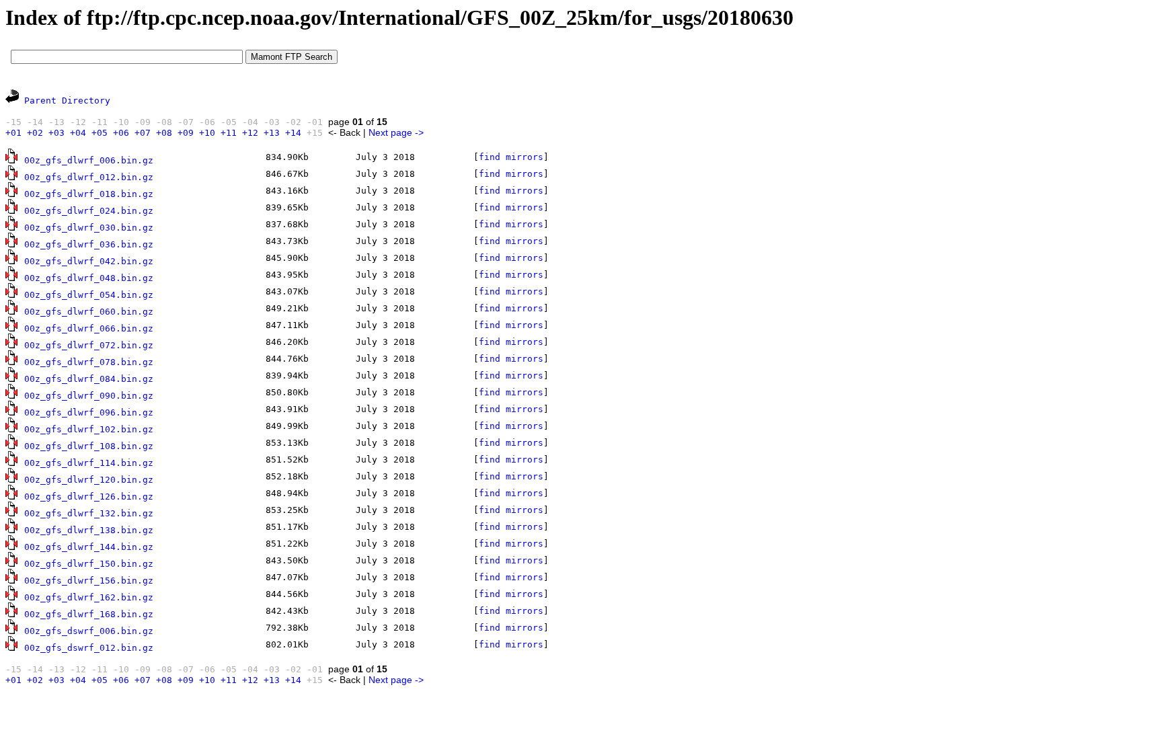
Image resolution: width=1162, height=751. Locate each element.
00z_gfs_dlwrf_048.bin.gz (88, 278)
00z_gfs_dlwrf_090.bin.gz (88, 396)
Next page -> (396, 132)
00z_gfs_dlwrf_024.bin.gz (88, 211)
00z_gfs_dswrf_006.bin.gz (88, 631)
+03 (56, 133)
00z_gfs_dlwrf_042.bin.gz (88, 261)
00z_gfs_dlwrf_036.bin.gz (88, 244)
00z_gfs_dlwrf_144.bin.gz (88, 547)
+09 (186, 133)
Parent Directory (67, 100)
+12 (250, 133)
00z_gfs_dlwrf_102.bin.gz (88, 429)
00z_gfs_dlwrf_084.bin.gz (88, 379)
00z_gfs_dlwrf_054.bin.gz (88, 295)
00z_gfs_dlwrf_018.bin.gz (88, 194)
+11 (229, 133)
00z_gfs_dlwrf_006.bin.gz (88, 160)
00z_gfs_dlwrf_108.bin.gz (88, 446)
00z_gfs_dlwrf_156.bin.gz (88, 581)
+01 (13, 133)
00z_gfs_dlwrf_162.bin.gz (88, 597)
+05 (99, 133)
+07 (142, 133)
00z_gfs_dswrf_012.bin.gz (88, 648)
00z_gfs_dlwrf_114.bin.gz (88, 463)
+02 (35, 133)
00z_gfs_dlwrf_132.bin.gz (88, 513)
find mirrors (511, 157)
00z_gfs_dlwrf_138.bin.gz (88, 530)
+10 (207, 133)
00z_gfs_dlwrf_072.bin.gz (88, 345)
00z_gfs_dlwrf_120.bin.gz (88, 480)
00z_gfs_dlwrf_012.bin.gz (88, 177)
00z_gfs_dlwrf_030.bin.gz (88, 228)
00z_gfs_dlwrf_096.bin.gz (88, 412)
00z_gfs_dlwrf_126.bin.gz (88, 496)
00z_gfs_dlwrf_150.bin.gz (88, 564)
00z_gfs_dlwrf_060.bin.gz (88, 312)
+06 (121, 133)
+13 (272, 133)
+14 (293, 133)
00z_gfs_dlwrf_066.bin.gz (88, 328)
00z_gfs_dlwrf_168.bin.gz (88, 614)
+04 (78, 133)
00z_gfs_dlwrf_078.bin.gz (88, 362)
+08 (164, 133)
